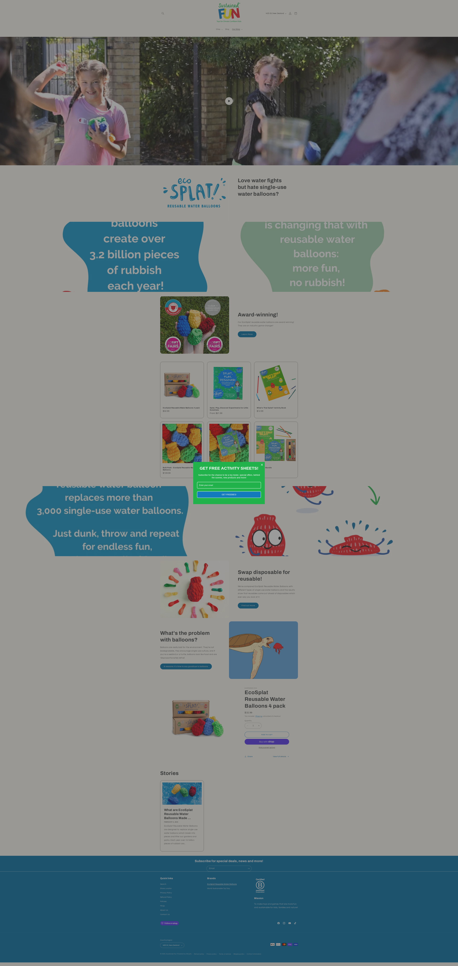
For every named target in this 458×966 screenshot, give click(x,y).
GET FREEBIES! (229, 495)
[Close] (262, 465)
